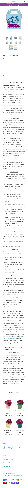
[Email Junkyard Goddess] (19, 447)
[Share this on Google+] (16, 76)
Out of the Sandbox (13, 475)
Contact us (6, 452)
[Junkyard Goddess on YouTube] (8, 447)
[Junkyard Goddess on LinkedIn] (15, 447)
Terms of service (8, 459)
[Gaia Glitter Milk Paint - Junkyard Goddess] (14, 18)
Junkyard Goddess (11, 473)
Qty (4, 69)
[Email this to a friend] (20, 76)
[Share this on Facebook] (10, 76)
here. (14, 294)
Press (4, 455)
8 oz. (9, 65)
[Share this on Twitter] (7, 76)
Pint (5, 65)
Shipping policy (8, 466)
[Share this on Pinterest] (13, 76)
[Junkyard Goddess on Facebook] (5, 447)
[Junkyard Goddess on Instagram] (12, 447)
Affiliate (5, 470)
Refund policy (7, 462)
